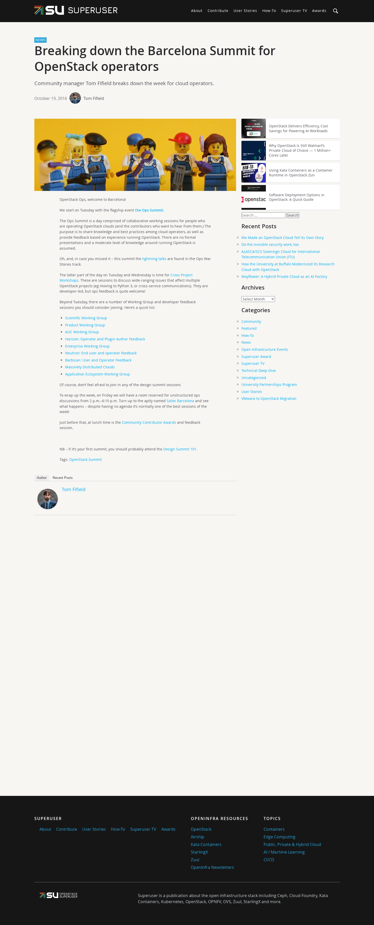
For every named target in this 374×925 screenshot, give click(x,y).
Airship (197, 837)
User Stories (245, 10)
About (197, 10)
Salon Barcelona (180, 400)
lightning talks (154, 258)
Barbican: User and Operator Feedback (98, 360)
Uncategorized (253, 377)
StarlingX (199, 852)
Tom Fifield (93, 98)
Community (251, 321)
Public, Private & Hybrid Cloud (292, 844)
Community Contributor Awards (149, 422)
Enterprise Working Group (87, 346)
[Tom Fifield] (47, 507)
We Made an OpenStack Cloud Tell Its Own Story (282, 237)
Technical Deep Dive (258, 370)
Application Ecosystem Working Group (97, 374)
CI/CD (269, 859)
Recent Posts (63, 478)
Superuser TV (294, 10)
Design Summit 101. (179, 449)
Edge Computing (279, 837)
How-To (269, 10)
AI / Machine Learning (284, 852)
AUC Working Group (82, 331)
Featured (249, 328)
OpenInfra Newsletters (212, 867)
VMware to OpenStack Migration (268, 398)
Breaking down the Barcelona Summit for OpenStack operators (155, 58)
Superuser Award (256, 356)
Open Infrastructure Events (264, 349)
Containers (274, 829)
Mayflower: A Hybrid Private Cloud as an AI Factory (284, 276)
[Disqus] (135, 590)
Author (42, 478)
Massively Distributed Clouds (90, 367)
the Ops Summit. (149, 210)
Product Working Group (85, 325)
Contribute (218, 10)
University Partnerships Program (269, 384)
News (246, 342)
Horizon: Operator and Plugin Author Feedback (105, 339)
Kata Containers (206, 844)
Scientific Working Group (86, 317)
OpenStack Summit (85, 459)
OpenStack (201, 829)
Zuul (195, 859)
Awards (319, 10)
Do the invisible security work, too (270, 244)
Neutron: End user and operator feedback (101, 353)
